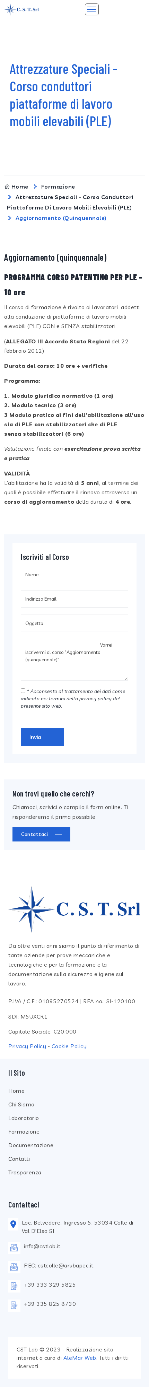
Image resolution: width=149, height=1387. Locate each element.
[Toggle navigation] (92, 9)
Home (19, 186)
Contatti (19, 1158)
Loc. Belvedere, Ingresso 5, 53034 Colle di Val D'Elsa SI (77, 1226)
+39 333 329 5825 (50, 1284)
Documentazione (30, 1145)
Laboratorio (23, 1117)
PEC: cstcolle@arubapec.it (59, 1265)
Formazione (58, 186)
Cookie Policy (69, 1046)
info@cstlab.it (42, 1246)
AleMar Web (79, 1357)
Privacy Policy (27, 1046)
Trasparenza (25, 1172)
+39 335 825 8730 (50, 1303)
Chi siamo (21, 1104)
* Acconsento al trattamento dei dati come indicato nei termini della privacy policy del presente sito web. (73, 698)
